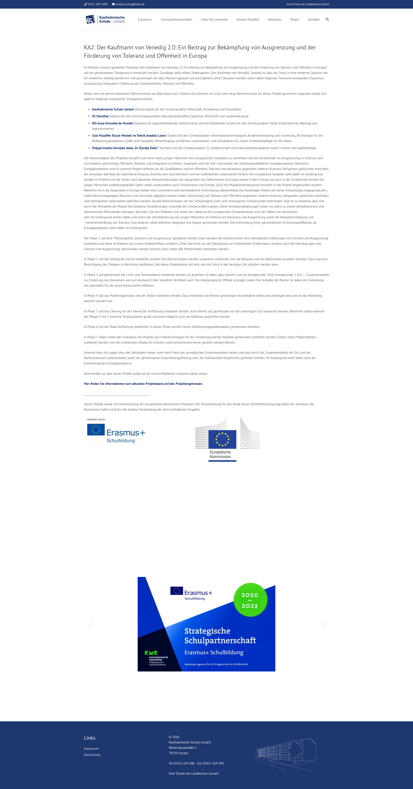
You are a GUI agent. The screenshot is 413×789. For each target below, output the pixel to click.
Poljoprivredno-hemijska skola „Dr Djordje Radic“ (125, 148)
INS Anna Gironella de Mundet (112, 123)
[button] (327, 19)
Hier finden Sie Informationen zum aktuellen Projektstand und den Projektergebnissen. (143, 384)
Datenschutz (92, 755)
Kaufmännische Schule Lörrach (113, 109)
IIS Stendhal (100, 116)
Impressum (91, 748)
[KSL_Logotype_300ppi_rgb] (105, 19)
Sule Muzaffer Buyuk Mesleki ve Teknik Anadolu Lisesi (129, 135)
